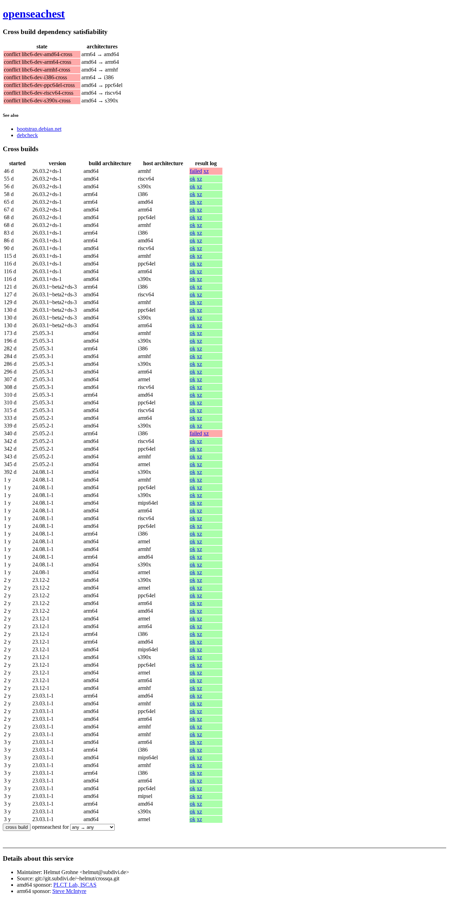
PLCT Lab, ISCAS (74, 885)
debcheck (27, 135)
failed (196, 171)
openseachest (34, 13)
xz (206, 171)
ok (192, 179)
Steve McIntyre (69, 891)
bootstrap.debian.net (39, 129)
